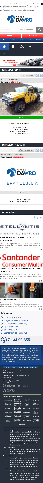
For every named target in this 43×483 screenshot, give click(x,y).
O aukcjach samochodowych (16, 323)
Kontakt (38, 40)
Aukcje (26, 367)
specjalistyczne (26, 443)
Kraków (17, 473)
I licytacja (13, 449)
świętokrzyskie (15, 464)
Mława (26, 475)
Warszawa (13, 479)
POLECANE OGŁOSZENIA (12, 145)
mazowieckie (20, 460)
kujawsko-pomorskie (25, 458)
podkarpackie (14, 462)
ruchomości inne (15, 443)
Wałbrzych (20, 479)
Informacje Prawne (25, 371)
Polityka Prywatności (9, 371)
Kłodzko (22, 473)
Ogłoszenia (33, 367)
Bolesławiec (14, 471)
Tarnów (34, 477)
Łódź (16, 475)
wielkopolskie (14, 466)
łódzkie (35, 466)
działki (12, 436)
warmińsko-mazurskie (27, 464)
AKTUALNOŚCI (8, 212)
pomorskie (29, 462)
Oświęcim (32, 475)
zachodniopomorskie (25, 466)
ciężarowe (22, 434)
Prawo (21, 40)
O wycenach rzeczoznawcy (16, 320)
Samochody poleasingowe (15, 333)
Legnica (28, 473)
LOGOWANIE (11, 36)
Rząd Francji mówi (8, 300)
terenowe (13, 445)
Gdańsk (25, 471)
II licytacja (20, 449)
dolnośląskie (14, 458)
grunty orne (18, 436)
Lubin (32, 473)
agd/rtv (12, 432)
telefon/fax (35, 443)
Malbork (21, 475)
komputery (13, 438)
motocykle (28, 440)
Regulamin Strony (8, 372)
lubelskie (35, 458)
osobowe (35, 440)
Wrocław (27, 479)
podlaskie (22, 462)
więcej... (40, 249)
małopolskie (28, 460)
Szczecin (29, 477)
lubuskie (13, 460)
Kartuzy (36, 471)
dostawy (36, 434)
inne (23, 436)
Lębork (12, 475)
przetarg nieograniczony (21, 451)
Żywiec (32, 479)
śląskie (35, 462)
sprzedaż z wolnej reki (17, 453)
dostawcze (29, 434)
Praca (20, 367)
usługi (18, 445)
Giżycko (31, 471)
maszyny (22, 440)
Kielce (12, 473)
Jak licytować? (10, 330)
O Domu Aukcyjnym (12, 317)
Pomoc (30, 40)
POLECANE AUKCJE (10, 70)
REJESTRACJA (32, 36)
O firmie (4, 40)
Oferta (13, 40)
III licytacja (27, 449)
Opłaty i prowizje (11, 327)
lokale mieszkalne (23, 438)
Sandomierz (14, 477)
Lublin (37, 473)
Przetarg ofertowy (35, 451)
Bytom (20, 471)
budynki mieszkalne (21, 432)
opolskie (35, 460)
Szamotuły (21, 477)
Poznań (37, 475)
